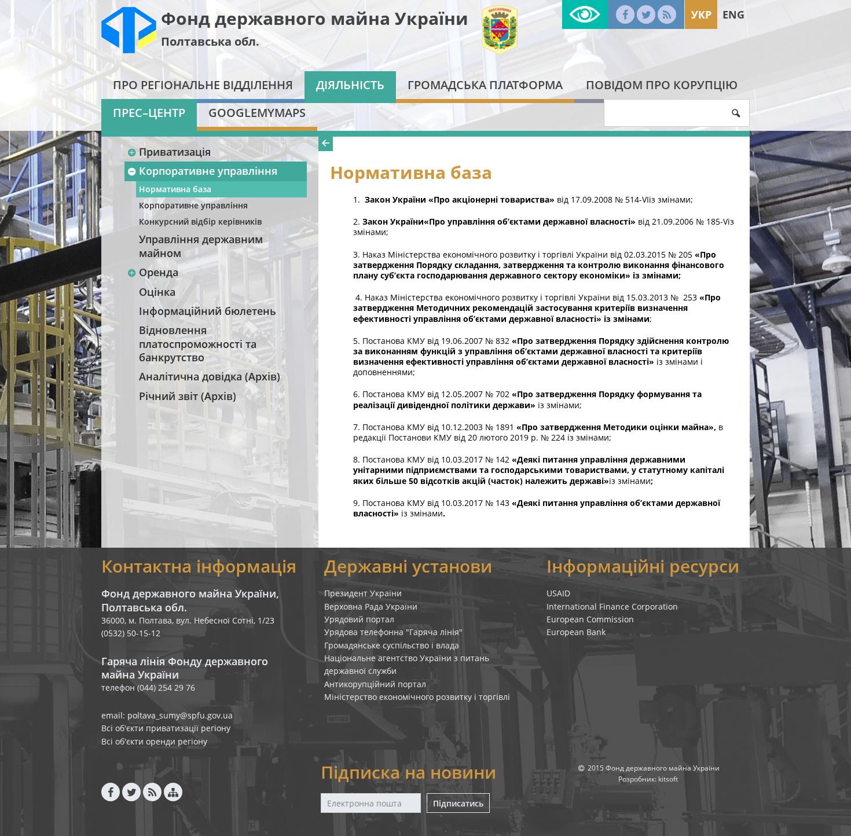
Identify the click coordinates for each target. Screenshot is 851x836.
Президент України (363, 593)
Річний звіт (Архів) (187, 396)
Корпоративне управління (208, 171)
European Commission (590, 619)
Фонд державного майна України (314, 18)
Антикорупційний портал (375, 684)
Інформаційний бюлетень (207, 311)
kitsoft (668, 779)
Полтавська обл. (210, 41)
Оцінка (157, 292)
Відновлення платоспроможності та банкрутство (197, 343)
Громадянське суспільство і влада (391, 645)
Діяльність (350, 85)
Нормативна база (175, 189)
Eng (733, 14)
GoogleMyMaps (257, 112)
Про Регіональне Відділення (203, 85)
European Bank (576, 631)
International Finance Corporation (612, 606)
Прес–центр (149, 112)
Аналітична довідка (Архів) (209, 376)
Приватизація (175, 152)
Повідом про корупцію (662, 85)
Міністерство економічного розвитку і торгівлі (417, 696)
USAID (558, 593)
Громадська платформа (485, 85)
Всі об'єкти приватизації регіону (165, 728)
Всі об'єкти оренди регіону (154, 741)
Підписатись (458, 803)
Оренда (158, 272)
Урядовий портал (359, 619)
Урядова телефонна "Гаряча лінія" (393, 631)
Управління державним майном (201, 245)
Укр (701, 14)
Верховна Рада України (370, 606)
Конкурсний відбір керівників (200, 221)
